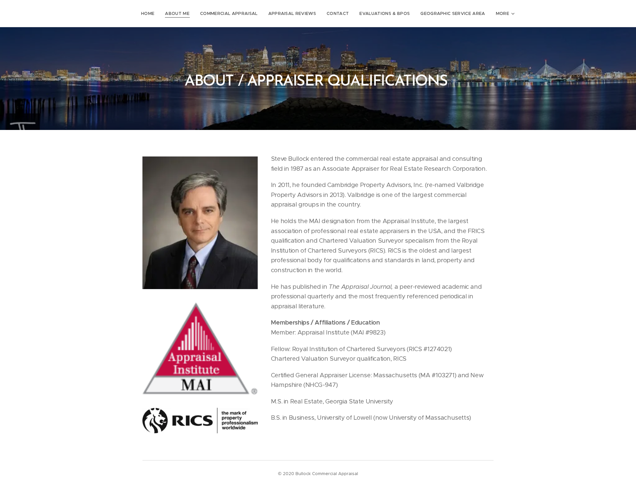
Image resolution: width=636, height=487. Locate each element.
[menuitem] (149, 13)
